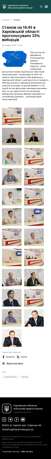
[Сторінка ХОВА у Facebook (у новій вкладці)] (17, 419)
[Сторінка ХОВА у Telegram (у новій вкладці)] (10, 419)
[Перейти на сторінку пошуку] (41, 6)
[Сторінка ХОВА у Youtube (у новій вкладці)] (23, 419)
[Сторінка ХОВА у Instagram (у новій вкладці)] (4, 419)
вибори (25, 377)
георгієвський (10, 377)
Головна (5, 20)
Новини (16, 20)
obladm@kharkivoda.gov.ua (17, 429)
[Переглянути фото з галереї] (12, 116)
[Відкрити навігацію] (46, 6)
